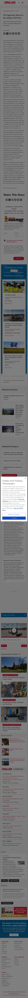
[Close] (25, 478)
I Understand (14, 518)
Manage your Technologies (14, 514)
